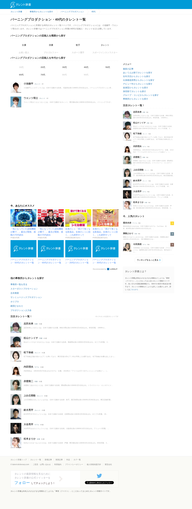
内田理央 (28, 366)
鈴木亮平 (28, 410)
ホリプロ (14, 301)
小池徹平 (28, 83)
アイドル (134, 223)
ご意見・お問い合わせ (42, 464)
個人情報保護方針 (94, 464)
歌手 (78, 45)
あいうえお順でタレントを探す (137, 72)
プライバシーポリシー (74, 464)
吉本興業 (14, 293)
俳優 (51, 45)
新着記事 (48, 460)
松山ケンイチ (31, 338)
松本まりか (30, 438)
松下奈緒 (28, 352)
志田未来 (28, 323)
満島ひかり (128, 233)
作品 (68, 460)
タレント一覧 (35, 460)
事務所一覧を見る (18, 284)
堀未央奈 (127, 223)
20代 (43, 67)
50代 (107, 67)
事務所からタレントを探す (135, 99)
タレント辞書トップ (18, 460)
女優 (24, 45)
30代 (64, 67)
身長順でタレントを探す (134, 91)
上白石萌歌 (30, 395)
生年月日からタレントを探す (136, 76)
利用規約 (58, 464)
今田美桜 (137, 244)
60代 (21, 74)
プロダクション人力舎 (21, 310)
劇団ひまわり (16, 306)
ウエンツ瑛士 (31, 98)
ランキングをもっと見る (147, 260)
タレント (105, 45)
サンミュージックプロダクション (26, 297)
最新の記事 (128, 69)
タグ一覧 (77, 460)
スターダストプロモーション (24, 288)
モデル (36, 367)
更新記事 (59, 460)
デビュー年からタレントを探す (137, 84)
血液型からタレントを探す (135, 87)
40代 (86, 67)
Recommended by (100, 269)
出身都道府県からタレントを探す (138, 80)
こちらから (134, 289)
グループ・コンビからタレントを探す (141, 95)
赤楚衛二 (28, 381)
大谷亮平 (28, 424)
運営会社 (108, 464)
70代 (43, 74)
